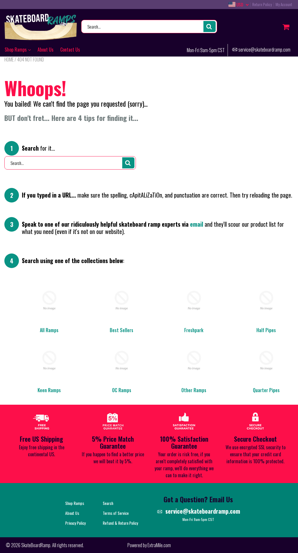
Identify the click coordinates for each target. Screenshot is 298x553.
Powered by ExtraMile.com (149, 545)
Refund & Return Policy (120, 523)
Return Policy (262, 4)
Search (108, 503)
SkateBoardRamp (35, 545)
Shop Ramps (16, 49)
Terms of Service (116, 513)
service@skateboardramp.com (264, 50)
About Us (46, 49)
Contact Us (70, 49)
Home (9, 59)
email (196, 224)
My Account (284, 4)
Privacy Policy (75, 523)
